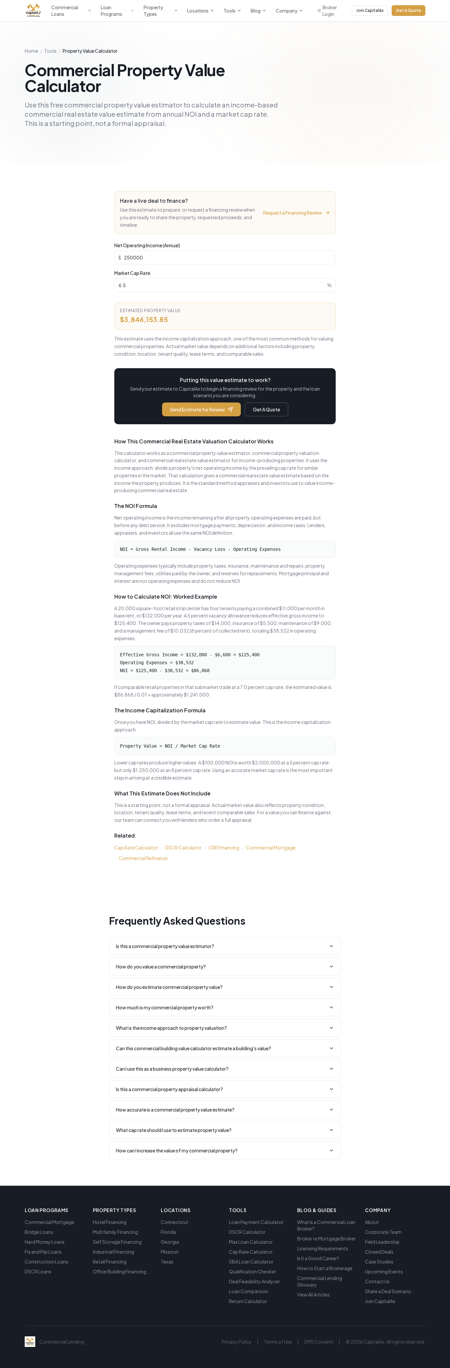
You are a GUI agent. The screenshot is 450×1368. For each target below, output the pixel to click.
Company (286, 11)
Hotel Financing (110, 1222)
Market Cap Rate (132, 273)
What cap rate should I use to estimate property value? (174, 1130)
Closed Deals (379, 1252)
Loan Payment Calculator (256, 1222)
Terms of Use (278, 1342)
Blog (256, 11)
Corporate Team (383, 1232)
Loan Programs (111, 10)
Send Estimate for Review (197, 409)
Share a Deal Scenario (388, 1291)
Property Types (153, 10)
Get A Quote (408, 10)
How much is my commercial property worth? (164, 1007)
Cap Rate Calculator (136, 847)
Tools (230, 11)
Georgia (170, 1242)
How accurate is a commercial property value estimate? (175, 1110)
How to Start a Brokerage (324, 1268)
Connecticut (174, 1222)
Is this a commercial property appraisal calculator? (169, 1089)
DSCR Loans (38, 1271)
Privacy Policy (237, 1342)
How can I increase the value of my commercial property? (177, 1150)
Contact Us (377, 1281)
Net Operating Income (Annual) (147, 245)
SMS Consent (318, 1342)
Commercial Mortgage (270, 847)
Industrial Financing (113, 1252)
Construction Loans (46, 1261)
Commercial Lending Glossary (319, 1281)
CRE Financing (224, 847)
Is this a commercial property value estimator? (165, 946)
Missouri (170, 1252)
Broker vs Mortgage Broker (326, 1238)
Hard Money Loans (45, 1242)
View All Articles (313, 1294)
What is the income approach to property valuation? (171, 1028)
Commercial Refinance (143, 858)
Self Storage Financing (117, 1242)
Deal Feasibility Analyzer (254, 1281)
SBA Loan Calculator (251, 1261)
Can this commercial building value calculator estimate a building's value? (193, 1048)
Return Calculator (248, 1301)
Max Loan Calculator (251, 1242)
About (372, 1222)
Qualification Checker (252, 1271)
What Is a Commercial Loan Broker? (326, 1225)
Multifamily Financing (115, 1232)
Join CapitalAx (369, 10)
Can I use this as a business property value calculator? (172, 1069)
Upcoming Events (384, 1271)
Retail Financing (110, 1261)
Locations (198, 11)
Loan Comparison (248, 1291)
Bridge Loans (39, 1232)
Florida (168, 1232)
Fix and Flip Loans (43, 1252)
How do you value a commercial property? (161, 966)
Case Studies (379, 1261)
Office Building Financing (119, 1271)
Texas (167, 1261)
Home (31, 51)
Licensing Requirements (322, 1248)
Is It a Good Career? (318, 1258)
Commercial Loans (64, 10)
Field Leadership (382, 1242)
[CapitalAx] (33, 10)
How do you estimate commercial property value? (169, 987)
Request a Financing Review (292, 213)
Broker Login (330, 10)
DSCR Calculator (183, 847)
